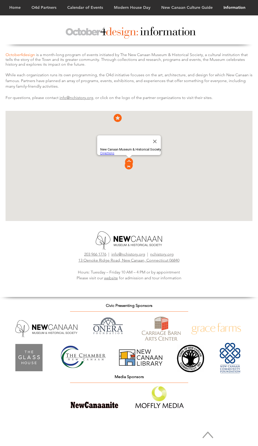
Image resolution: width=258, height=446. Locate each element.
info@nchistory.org (76, 97)
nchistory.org (162, 254)
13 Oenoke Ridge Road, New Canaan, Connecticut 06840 (128, 260)
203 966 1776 (95, 254)
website (111, 278)
